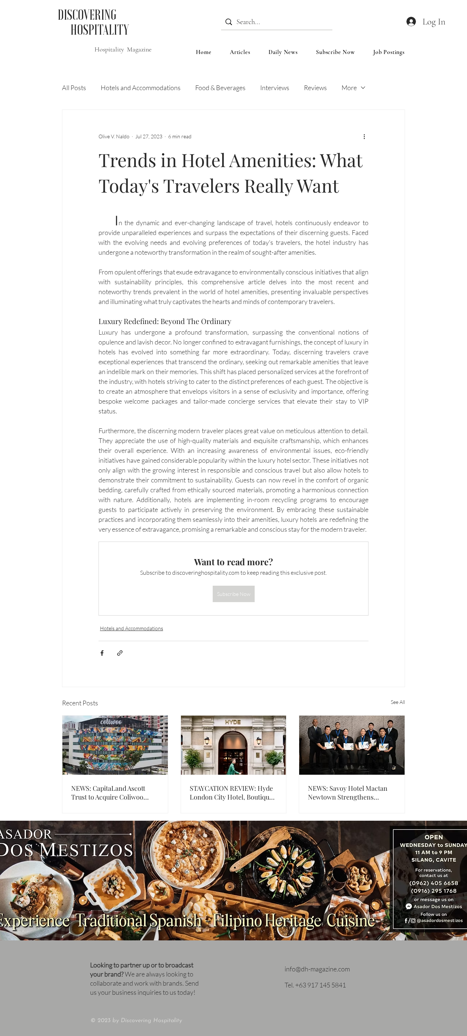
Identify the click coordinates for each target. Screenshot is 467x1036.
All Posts (74, 88)
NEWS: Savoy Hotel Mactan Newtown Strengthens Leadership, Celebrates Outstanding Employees (347, 792)
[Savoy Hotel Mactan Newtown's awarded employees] (352, 745)
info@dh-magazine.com (317, 969)
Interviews (274, 88)
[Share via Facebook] (102, 653)
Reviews (315, 88)
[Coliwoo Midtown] (115, 745)
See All (398, 702)
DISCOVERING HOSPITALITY (93, 22)
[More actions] (364, 136)
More (349, 88)
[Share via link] (119, 653)
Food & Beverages (220, 88)
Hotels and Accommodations (141, 88)
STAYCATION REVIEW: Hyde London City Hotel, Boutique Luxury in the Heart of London (231, 792)
